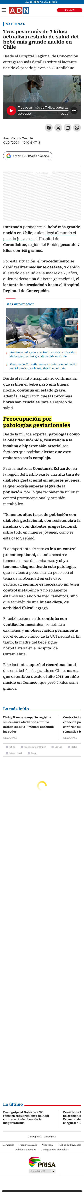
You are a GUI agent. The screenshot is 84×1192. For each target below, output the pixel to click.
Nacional (15, 24)
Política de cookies (25, 1149)
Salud (34, 753)
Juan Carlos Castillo (18, 138)
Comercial (8, 1144)
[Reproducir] (11, 110)
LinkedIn (67, 128)
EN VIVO (69, 10)
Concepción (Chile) (35, 746)
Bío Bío (58, 746)
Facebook (49, 128)
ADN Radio (19, 10)
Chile (12, 746)
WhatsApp (77, 128)
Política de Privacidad (69, 1144)
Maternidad (15, 753)
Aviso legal (47, 1144)
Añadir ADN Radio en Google (31, 156)
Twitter (58, 128)
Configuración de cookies (55, 1149)
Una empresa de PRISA (42, 1161)
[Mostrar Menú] (4, 10)
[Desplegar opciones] (74, 110)
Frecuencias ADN (28, 1144)
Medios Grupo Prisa (42, 1171)
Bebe (74, 746)
